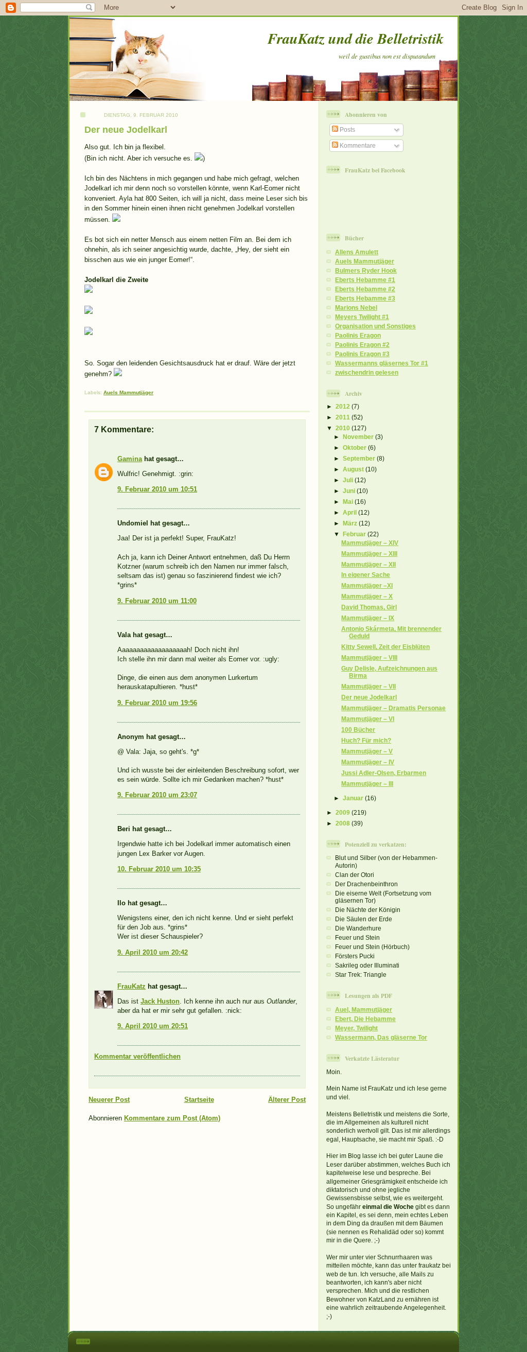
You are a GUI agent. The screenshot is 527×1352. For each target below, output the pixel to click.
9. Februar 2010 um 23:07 (157, 795)
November (359, 436)
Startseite (199, 1099)
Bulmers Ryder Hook (366, 270)
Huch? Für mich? (366, 740)
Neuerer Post (109, 1099)
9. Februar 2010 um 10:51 (157, 489)
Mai (349, 501)
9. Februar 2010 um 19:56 (157, 703)
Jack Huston (160, 1001)
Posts (346, 129)
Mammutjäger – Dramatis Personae (393, 708)
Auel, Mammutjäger (363, 1009)
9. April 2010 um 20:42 (152, 952)
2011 (344, 417)
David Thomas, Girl (369, 607)
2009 (344, 812)
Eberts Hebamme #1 (365, 279)
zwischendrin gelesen (366, 372)
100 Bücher (358, 729)
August (354, 469)
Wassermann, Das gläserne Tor (381, 1037)
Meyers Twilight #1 (362, 316)
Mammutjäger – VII (368, 686)
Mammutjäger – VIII (369, 657)
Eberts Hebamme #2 (365, 289)
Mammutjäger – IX (367, 617)
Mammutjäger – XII (368, 564)
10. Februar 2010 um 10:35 (159, 869)
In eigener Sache (365, 574)
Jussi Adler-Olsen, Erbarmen (383, 772)
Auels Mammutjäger (128, 392)
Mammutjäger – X (367, 596)
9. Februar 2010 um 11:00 (157, 601)
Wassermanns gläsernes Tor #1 (381, 363)
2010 (344, 428)
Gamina (129, 459)
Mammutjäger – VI (367, 718)
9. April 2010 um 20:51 (152, 1026)
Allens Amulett (356, 252)
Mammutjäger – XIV (369, 542)
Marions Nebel (356, 307)
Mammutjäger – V (367, 751)
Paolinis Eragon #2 (362, 344)
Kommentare (357, 145)
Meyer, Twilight (356, 1028)
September (360, 458)
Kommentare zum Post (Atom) (172, 1118)
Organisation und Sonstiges (375, 326)
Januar (354, 798)
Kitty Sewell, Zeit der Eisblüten (385, 646)
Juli (349, 480)
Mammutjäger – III (367, 783)
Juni (350, 490)
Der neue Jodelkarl (125, 130)
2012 (344, 406)
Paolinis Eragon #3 (362, 353)
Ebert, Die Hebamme (365, 1018)
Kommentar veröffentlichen (137, 1056)
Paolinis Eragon (358, 335)
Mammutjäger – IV (367, 762)
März (351, 523)
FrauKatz (131, 986)
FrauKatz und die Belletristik (356, 38)
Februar (355, 534)
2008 (344, 823)
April (350, 512)
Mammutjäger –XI (367, 585)
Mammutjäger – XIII (369, 553)
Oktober (355, 447)
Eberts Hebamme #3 (365, 298)
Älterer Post (287, 1099)
